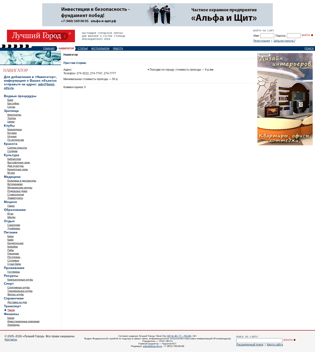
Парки (11, 205)
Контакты (11, 339)
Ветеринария (15, 184)
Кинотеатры (14, 114)
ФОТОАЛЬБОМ (100, 48)
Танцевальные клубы (20, 290)
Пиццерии (13, 253)
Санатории (13, 225)
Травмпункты (15, 198)
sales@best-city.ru (152, 346)
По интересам (15, 139)
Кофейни (12, 246)
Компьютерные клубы (20, 279)
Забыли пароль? (284, 40)
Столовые (13, 260)
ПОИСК (309, 48)
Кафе (10, 239)
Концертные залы (17, 169)
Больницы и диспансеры (21, 180)
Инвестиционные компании (23, 321)
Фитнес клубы (15, 294)
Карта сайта (275, 344)
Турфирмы (13, 228)
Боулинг (12, 132)
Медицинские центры (19, 187)
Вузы (10, 213)
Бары (10, 236)
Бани (10, 99)
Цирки (11, 121)
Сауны (11, 106)
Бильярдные (14, 129)
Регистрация (261, 40)
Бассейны (13, 103)
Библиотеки (14, 159)
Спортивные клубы (18, 287)
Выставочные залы (18, 162)
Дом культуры (15, 165)
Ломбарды (13, 324)
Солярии (12, 151)
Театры (11, 118)
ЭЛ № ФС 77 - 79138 (178, 336)
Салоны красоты (17, 147)
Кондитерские (15, 243)
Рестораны (13, 257)
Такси (11, 310)
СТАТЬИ (83, 48)
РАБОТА (118, 48)
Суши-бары (14, 264)
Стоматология (15, 194)
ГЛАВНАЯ (48, 48)
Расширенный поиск (249, 344)
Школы (11, 217)
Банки (10, 317)
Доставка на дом (17, 302)
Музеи (11, 172)
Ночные (12, 136)
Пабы (10, 250)
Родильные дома (17, 191)
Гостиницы (13, 271)
